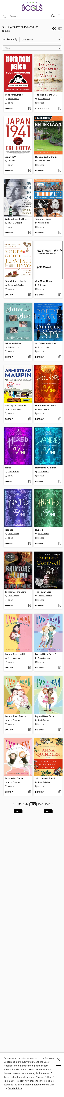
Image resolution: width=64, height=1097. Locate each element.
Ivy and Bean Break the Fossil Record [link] (16, 716)
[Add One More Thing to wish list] (59, 295)
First (18, 811)
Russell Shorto (44, 98)
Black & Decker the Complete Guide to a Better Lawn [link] (46, 157)
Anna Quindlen (44, 782)
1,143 (19, 804)
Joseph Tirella (43, 223)
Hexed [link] (8, 468)
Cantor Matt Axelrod (16, 285)
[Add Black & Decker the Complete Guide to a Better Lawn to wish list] (59, 171)
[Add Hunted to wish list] (59, 543)
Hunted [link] (39, 530)
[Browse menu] (59, 16)
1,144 (25, 804)
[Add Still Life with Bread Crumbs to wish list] (59, 792)
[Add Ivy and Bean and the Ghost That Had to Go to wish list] (29, 668)
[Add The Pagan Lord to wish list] (59, 606)
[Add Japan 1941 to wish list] (29, 171)
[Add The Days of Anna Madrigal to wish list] (29, 419)
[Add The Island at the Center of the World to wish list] (59, 108)
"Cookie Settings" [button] (45, 1077)
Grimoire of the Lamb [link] (15, 592)
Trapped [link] (9, 530)
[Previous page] (13, 804)
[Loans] (53, 16)
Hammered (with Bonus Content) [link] (46, 468)
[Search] (4, 16)
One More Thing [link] (43, 281)
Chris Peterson (44, 161)
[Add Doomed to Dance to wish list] (29, 792)
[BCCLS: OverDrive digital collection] (32, 6)
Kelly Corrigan (13, 347)
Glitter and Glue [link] (13, 343)
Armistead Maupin (15, 409)
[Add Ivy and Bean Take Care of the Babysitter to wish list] (59, 668)
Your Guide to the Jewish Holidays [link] (16, 281)
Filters (7, 48)
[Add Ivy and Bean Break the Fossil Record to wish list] (29, 730)
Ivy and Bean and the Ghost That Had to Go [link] (16, 654)
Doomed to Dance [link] (14, 778)
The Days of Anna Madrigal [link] (16, 405)
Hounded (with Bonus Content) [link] (46, 405)
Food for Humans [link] (14, 95)
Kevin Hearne (43, 409)
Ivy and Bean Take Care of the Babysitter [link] (46, 654)
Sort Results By (10, 39)
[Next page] (53, 804)
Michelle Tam (13, 98)
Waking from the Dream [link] (16, 219)
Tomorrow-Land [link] (43, 219)
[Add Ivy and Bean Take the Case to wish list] (59, 730)
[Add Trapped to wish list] (29, 543)
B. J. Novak (42, 285)
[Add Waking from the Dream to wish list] (29, 233)
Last (48, 811)
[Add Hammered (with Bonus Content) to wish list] (59, 481)
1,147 (47, 804)
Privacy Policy (27, 1061)
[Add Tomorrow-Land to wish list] (59, 233)
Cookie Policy (15, 1088)
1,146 (40, 804)
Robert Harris (43, 347)
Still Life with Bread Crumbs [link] (46, 778)
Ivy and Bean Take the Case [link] (46, 716)
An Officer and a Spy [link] (45, 343)
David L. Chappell (15, 223)
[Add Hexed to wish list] (29, 481)
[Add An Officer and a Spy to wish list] (59, 357)
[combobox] (26, 16)
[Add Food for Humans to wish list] (29, 108)
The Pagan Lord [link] (43, 592)
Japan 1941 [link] (10, 157)
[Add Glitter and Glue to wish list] (29, 357)
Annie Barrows (14, 658)
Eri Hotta (11, 161)
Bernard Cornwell (45, 596)
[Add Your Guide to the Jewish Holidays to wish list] (29, 295)
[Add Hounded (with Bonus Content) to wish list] (59, 419)
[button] (54, 29)
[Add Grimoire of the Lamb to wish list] (29, 606)
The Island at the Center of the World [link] (46, 95)
